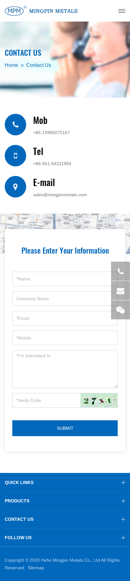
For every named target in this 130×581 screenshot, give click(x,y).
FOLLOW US (18, 537)
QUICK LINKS (19, 482)
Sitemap (36, 567)
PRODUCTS (17, 500)
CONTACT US (19, 519)
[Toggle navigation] (122, 11)
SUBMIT (65, 428)
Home (11, 65)
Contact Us (38, 65)
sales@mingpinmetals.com (60, 194)
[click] (98, 400)
